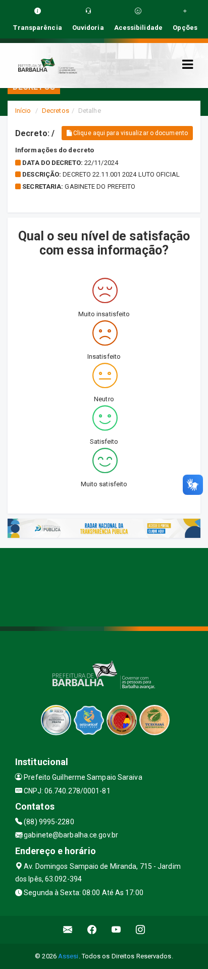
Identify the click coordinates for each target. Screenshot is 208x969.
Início (23, 110)
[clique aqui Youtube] (116, 930)
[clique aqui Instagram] (140, 930)
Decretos (55, 110)
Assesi (68, 956)
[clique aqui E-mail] (68, 930)
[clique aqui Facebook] (92, 930)
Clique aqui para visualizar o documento (130, 133)
